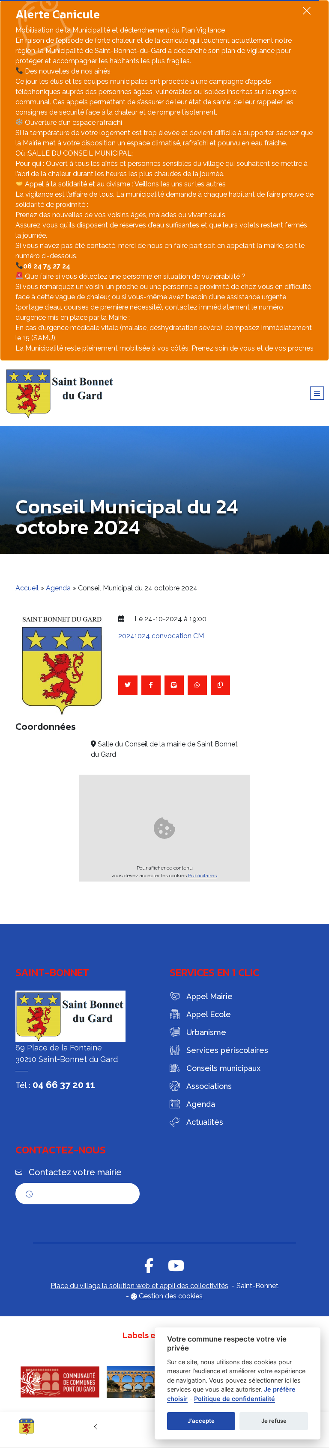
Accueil (27, 588)
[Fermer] (307, 10)
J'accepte (201, 1420)
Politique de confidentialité (234, 1398)
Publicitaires (202, 876)
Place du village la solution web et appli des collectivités (139, 1286)
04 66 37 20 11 (64, 1084)
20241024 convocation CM (161, 636)
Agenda (58, 588)
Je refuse (274, 1420)
